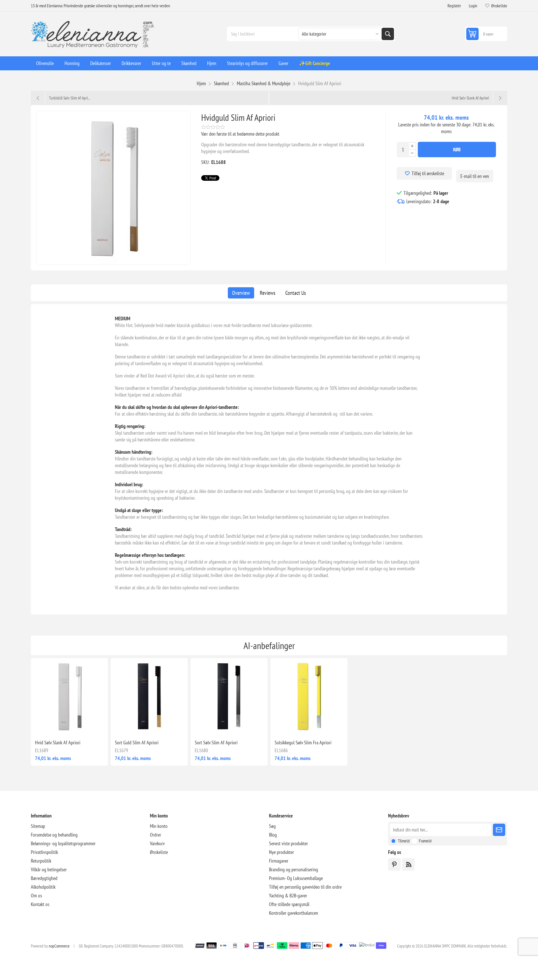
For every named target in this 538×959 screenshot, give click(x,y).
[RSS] (408, 864)
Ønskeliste (159, 852)
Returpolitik (41, 861)
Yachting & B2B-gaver (288, 895)
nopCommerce (59, 946)
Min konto (159, 826)
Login (473, 5)
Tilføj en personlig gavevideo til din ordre (305, 887)
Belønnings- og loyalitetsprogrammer (63, 843)
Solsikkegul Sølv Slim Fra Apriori (303, 742)
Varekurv (157, 843)
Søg (388, 34)
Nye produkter (281, 852)
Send (499, 830)
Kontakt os (40, 904)
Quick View (56, 726)
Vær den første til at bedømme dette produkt (240, 134)
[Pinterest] (394, 864)
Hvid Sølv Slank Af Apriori (57, 742)
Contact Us (295, 292)
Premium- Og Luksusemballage (296, 878)
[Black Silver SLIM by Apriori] (229, 696)
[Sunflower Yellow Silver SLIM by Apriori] (308, 696)
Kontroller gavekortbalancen (293, 913)
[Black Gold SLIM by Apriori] (149, 696)
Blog (273, 834)
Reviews (267, 292)
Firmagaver (278, 861)
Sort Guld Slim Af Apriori (137, 742)
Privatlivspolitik (44, 852)
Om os (36, 895)
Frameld (425, 841)
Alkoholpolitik (43, 887)
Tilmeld (404, 841)
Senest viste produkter (288, 843)
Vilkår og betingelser (49, 869)
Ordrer (155, 834)
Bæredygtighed (44, 878)
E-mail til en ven (474, 176)
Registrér (454, 5)
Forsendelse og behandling (54, 834)
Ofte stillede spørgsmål (289, 904)
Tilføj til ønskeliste (428, 173)
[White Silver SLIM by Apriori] (69, 696)
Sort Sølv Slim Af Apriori (216, 742)
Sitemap (38, 826)
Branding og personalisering (293, 869)
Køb (457, 149)
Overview (241, 292)
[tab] (241, 292)
